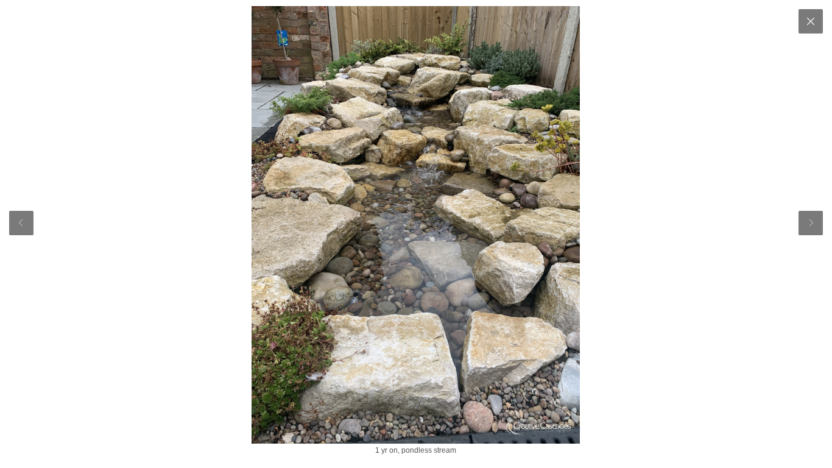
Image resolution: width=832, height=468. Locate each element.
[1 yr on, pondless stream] (416, 225)
